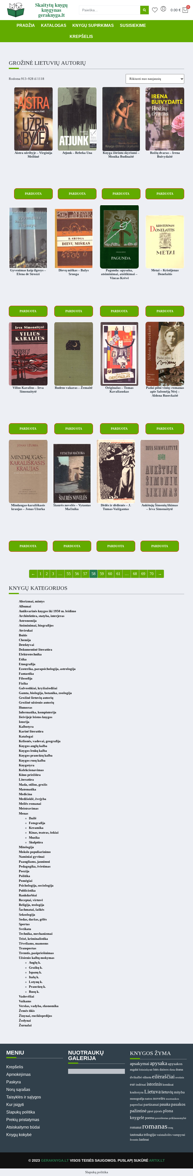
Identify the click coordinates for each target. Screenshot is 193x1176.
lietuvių (167, 1092)
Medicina (25, 794)
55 (69, 574)
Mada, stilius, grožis (33, 784)
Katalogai (26, 736)
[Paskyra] (163, 9)
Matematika (27, 789)
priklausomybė (177, 1118)
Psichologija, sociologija (36, 885)
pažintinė (138, 1110)
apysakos (175, 1064)
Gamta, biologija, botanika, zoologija (45, 693)
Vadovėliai (26, 996)
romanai (135, 1127)
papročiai (136, 1104)
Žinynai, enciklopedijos (35, 1016)
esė (132, 1084)
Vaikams (25, 1001)
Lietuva (152, 1092)
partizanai (151, 1104)
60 (110, 574)
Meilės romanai (30, 804)
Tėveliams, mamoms (33, 943)
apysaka (158, 1063)
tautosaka (136, 1135)
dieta (172, 1069)
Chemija (25, 640)
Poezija (24, 871)
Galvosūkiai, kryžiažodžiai (38, 688)
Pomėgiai (25, 881)
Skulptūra (36, 842)
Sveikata (25, 929)
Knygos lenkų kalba (33, 751)
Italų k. (34, 977)
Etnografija (27, 664)
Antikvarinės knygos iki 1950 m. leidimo (47, 611)
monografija (137, 1098)
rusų (170, 1127)
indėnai (141, 1084)
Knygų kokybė (19, 1135)
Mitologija (26, 847)
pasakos (178, 1104)
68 (135, 574)
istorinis (154, 1084)
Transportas (27, 948)
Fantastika (26, 673)
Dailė (32, 818)
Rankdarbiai (28, 895)
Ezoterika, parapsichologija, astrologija (47, 669)
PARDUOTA (33, 194)
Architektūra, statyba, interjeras (41, 616)
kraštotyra (136, 1092)
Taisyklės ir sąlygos (23, 1097)
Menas (23, 813)
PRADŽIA (26, 25)
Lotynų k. (35, 982)
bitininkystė (146, 1069)
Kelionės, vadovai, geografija (40, 741)
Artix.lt (157, 1160)
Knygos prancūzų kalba (36, 755)
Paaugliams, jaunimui (34, 861)
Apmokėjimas (18, 1074)
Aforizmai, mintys (31, 601)
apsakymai (139, 1063)
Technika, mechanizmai (36, 934)
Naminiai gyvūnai (31, 856)
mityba (179, 1092)
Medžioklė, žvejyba (32, 799)
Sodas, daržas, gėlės (33, 919)
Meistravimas (28, 808)
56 (77, 574)
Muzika (34, 837)
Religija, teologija (31, 905)
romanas (154, 1126)
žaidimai (144, 1139)
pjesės (158, 1111)
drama (179, 1069)
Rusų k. (34, 992)
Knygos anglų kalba (33, 746)
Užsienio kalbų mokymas (36, 958)
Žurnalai (25, 1025)
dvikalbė (136, 1077)
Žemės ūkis (27, 1011)
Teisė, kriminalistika (33, 939)
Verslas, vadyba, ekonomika (39, 1006)
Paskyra (13, 1082)
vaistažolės (164, 1135)
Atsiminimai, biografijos (36, 625)
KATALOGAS (53, 25)
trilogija (150, 1135)
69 (143, 574)
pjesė (150, 1111)
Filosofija (25, 678)
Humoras (25, 707)
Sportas (24, 924)
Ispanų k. (35, 972)
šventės (134, 1139)
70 (152, 574)
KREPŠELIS (81, 36)
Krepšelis (14, 1067)
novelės (159, 1098)
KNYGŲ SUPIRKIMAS (93, 25)
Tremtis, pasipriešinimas (36, 953)
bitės (156, 1069)
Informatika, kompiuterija (37, 712)
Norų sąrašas (18, 1089)
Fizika (23, 683)
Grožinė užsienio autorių (36, 702)
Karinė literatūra (31, 731)
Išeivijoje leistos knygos (35, 717)
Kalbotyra (26, 726)
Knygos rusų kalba (32, 760)
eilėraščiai (163, 1076)
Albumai (25, 606)
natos (148, 1098)
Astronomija (28, 621)
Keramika (36, 828)
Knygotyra (26, 765)
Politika (24, 876)
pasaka (165, 1104)
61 (118, 574)
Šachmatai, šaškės (31, 909)
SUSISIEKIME (133, 25)
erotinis (179, 1077)
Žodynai (25, 1020)
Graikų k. (35, 967)
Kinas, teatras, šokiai (44, 832)
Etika (23, 659)
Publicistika (27, 890)
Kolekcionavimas (31, 770)
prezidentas (161, 1118)
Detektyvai (26, 645)
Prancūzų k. (37, 986)
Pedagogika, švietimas (35, 866)
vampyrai (178, 1135)
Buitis (23, 635)
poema (149, 1118)
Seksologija (27, 914)
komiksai (168, 1084)
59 (102, 574)
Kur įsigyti (15, 1104)
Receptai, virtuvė (31, 900)
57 (85, 574)
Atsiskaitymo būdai (23, 1127)
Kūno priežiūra (30, 775)
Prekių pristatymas (22, 1120)
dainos (164, 1069)
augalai (134, 1069)
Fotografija (37, 823)
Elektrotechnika (30, 654)
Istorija (24, 722)
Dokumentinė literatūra (35, 649)
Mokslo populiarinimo (35, 852)
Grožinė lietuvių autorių (36, 698)
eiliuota (147, 1077)
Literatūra (26, 779)
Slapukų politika (20, 1112)
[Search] (144, 10)
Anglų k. (35, 962)
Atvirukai (26, 630)
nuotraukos (172, 1098)
